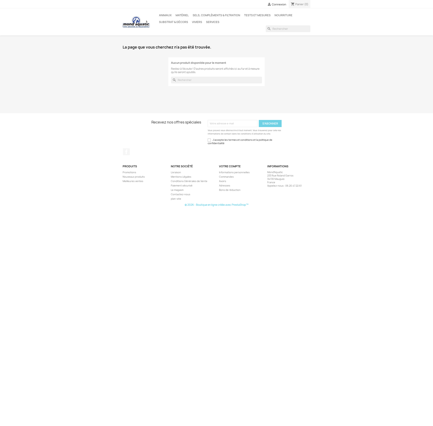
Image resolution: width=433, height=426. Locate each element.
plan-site (176, 198)
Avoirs (222, 181)
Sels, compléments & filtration (216, 15)
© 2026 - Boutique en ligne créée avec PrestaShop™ (216, 205)
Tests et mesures (257, 15)
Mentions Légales (181, 176)
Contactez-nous (180, 194)
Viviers (197, 22)
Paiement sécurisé (181, 185)
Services (212, 22)
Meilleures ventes (133, 181)
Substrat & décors (173, 22)
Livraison (176, 172)
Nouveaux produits (134, 176)
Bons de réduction (230, 190)
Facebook (126, 151)
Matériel (182, 15)
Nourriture (283, 15)
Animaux (165, 15)
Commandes (226, 176)
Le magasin (177, 190)
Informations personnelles (234, 172)
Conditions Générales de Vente (189, 181)
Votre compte (230, 166)
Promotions (129, 172)
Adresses (224, 185)
